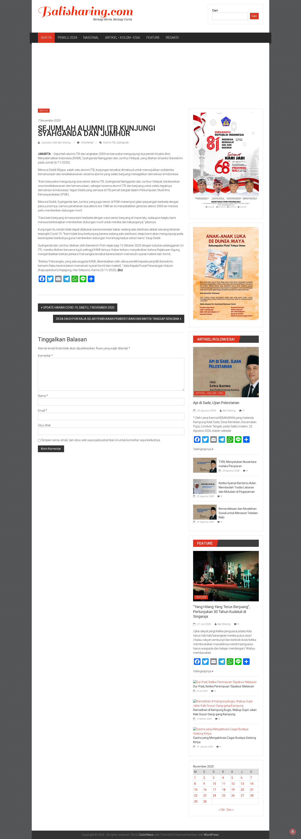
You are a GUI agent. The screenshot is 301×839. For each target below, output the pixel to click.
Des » (230, 809)
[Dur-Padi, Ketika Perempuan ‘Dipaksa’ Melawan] (225, 681)
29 (195, 801)
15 (195, 789)
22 (195, 795)
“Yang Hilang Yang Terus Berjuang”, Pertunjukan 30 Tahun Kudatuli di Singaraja (221, 612)
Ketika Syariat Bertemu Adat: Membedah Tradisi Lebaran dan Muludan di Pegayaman (237, 487)
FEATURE (153, 38)
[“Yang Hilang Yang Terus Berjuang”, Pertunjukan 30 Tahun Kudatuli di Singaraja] (226, 576)
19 (233, 789)
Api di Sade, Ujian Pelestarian (216, 403)
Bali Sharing (229, 410)
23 (205, 795)
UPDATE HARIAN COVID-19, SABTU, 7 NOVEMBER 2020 (78, 307)
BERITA (46, 38)
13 (242, 783)
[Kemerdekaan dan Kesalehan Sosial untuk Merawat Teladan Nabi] (205, 511)
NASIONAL (91, 38)
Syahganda (123, 142)
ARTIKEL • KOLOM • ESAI (122, 38)
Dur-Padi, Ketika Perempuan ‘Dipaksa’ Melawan (223, 686)
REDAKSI (172, 38)
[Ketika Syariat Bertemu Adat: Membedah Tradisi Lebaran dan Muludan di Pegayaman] (205, 486)
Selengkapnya (202, 449)
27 (242, 795)
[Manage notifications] (292, 831)
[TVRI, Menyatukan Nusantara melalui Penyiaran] (205, 465)
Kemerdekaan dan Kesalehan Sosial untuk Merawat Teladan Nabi (238, 513)
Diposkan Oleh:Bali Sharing (56, 142)
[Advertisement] (150, 73)
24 (214, 795)
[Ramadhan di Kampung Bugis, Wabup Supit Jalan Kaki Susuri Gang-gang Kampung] (225, 703)
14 (251, 783)
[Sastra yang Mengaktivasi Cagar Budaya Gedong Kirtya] (225, 731)
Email (42, 410)
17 (214, 789)
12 (233, 783)
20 (242, 789)
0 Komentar (87, 142)
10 (214, 783)
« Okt (222, 809)
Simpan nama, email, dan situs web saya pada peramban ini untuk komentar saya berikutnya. (101, 440)
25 (223, 795)
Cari (215, 10)
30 (205, 801)
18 (223, 789)
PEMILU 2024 (67, 38)
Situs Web (44, 425)
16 (205, 789)
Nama (43, 395)
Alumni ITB (109, 142)
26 (233, 795)
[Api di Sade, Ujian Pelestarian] (226, 372)
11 (223, 783)
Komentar (45, 355)
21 (251, 789)
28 (251, 795)
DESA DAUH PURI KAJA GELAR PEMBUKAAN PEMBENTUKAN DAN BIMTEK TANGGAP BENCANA (117, 318)
